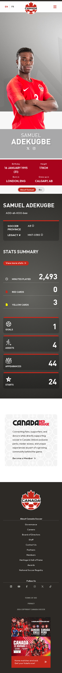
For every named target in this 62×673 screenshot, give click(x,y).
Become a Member (23, 458)
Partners (31, 550)
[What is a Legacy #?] (42, 234)
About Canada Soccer (31, 518)
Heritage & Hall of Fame (31, 560)
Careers (31, 529)
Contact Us (31, 544)
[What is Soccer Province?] (33, 225)
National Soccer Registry (31, 570)
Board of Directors (31, 534)
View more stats (14, 263)
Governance (31, 524)
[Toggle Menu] (55, 7)
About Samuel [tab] (27, 189)
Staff (31, 539)
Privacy (31, 603)
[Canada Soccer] (31, 8)
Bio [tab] (40, 189)
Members (31, 555)
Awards (31, 565)
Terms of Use (31, 598)
